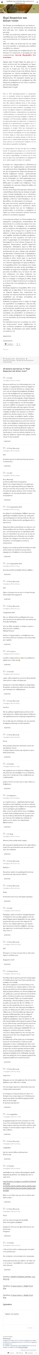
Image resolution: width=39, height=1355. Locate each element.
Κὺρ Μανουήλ (10, 8)
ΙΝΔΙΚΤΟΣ (5, 360)
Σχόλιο (30, 1328)
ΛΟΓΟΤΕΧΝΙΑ (12, 360)
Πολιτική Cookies (23, 1347)
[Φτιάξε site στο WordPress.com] (19, 2)
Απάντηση (7, 441)
